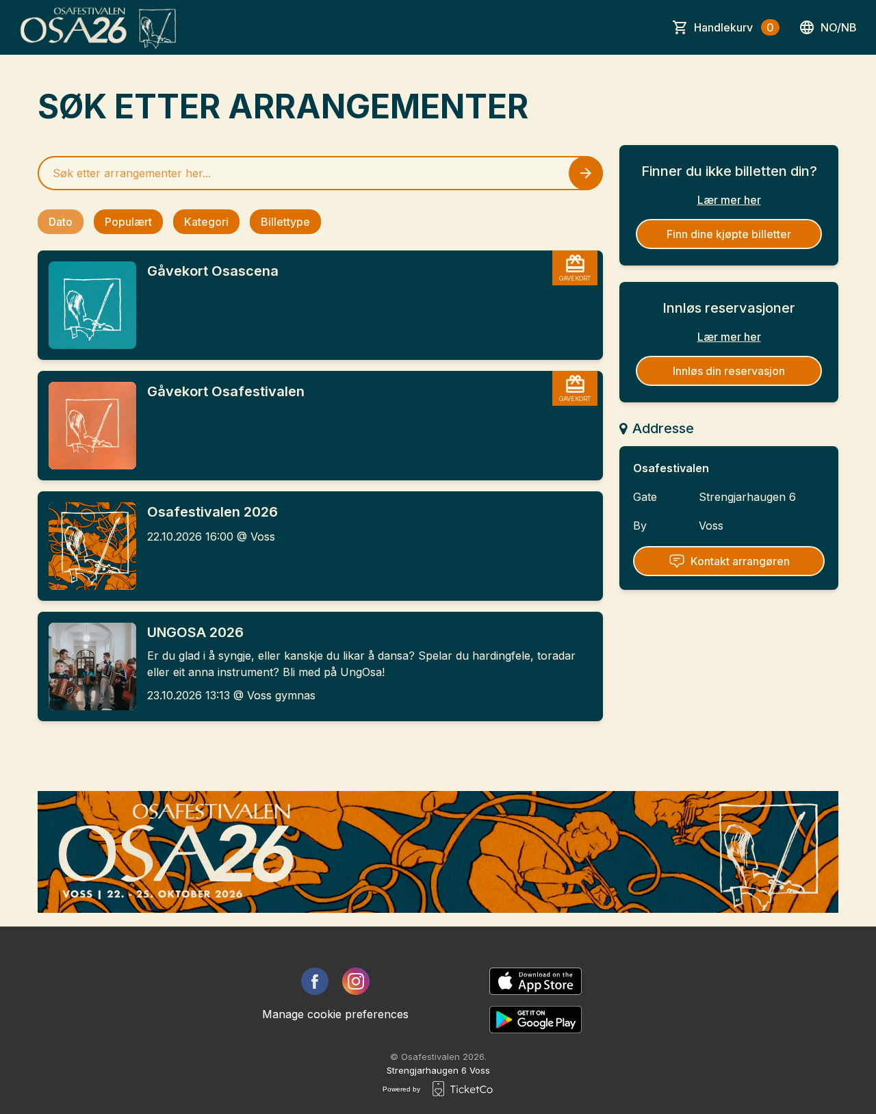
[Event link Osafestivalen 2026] (87, 546)
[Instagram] (356, 981)
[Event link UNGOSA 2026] (87, 666)
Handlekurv (734, 27)
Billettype (285, 222)
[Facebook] (314, 981)
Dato (61, 222)
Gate (645, 497)
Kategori (206, 222)
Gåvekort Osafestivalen (226, 391)
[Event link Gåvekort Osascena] (87, 305)
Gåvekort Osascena (213, 271)
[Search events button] (586, 173)
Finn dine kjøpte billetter (729, 234)
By (640, 525)
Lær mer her (729, 200)
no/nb (839, 27)
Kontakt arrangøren (740, 561)
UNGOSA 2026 (195, 632)
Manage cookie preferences (335, 1014)
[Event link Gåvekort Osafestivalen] (87, 425)
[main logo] (99, 27)
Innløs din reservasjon (729, 371)
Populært (128, 222)
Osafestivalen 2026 (212, 512)
